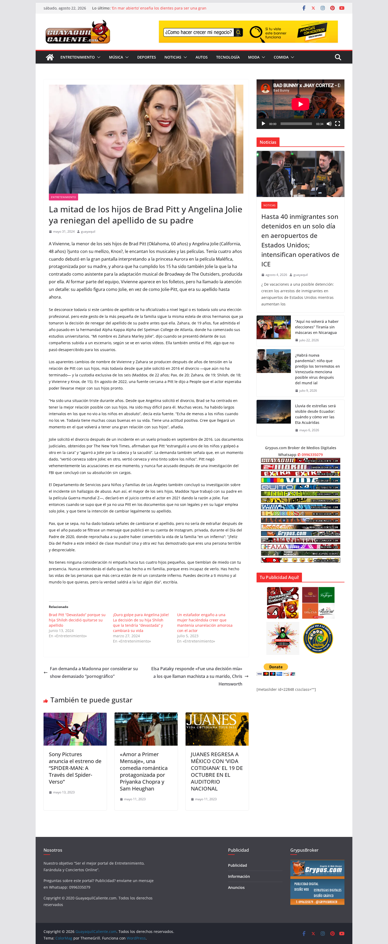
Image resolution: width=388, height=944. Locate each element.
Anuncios (236, 887)
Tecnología (228, 57)
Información (239, 876)
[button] (98, 57)
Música (116, 57)
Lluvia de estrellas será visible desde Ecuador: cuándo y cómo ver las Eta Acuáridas (315, 414)
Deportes (146, 57)
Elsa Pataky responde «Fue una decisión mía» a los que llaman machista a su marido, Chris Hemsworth (196, 676)
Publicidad (237, 865)
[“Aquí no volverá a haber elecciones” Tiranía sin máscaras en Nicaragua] (274, 330)
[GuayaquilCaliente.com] (50, 57)
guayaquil (88, 231)
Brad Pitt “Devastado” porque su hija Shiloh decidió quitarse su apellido (77, 620)
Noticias (172, 57)
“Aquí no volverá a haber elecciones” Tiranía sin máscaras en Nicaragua (317, 327)
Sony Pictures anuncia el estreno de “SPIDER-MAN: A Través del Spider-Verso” (75, 768)
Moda (253, 57)
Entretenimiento (77, 57)
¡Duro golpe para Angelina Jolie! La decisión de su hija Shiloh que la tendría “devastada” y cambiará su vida (141, 622)
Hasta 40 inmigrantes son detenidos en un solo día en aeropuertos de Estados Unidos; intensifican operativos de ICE (300, 240)
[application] (300, 104)
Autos (202, 57)
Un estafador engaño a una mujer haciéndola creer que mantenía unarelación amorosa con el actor (205, 622)
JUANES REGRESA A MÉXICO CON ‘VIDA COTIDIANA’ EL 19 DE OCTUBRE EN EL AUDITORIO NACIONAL (217, 771)
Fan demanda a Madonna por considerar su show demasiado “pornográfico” (94, 672)
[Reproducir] (263, 123)
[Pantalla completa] (337, 123)
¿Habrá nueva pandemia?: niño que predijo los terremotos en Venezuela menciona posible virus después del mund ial (317, 369)
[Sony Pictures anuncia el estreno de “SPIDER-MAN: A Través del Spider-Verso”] (75, 716)
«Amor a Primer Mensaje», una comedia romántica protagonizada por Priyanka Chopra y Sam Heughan (144, 771)
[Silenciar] (329, 123)
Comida (281, 57)
